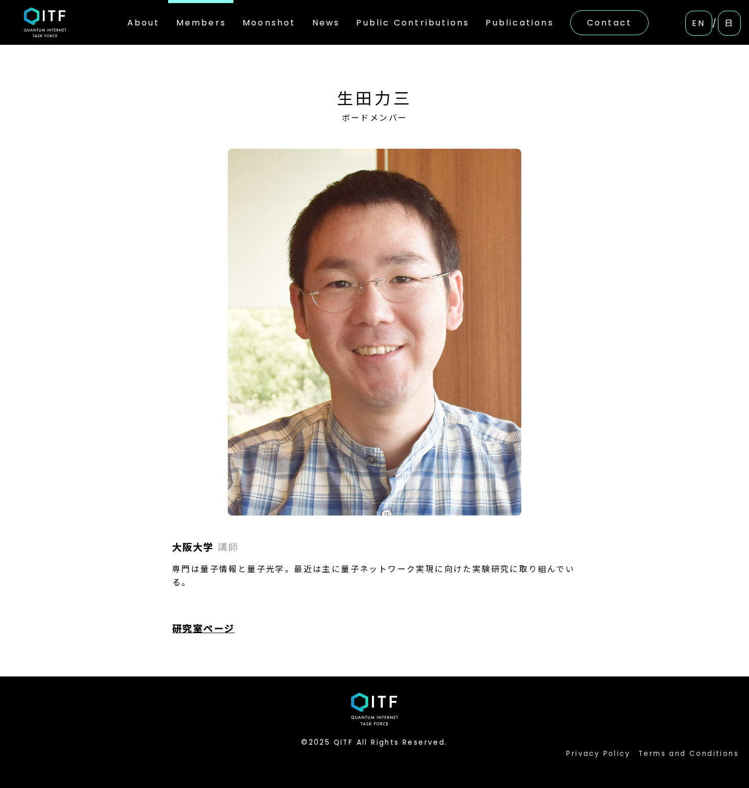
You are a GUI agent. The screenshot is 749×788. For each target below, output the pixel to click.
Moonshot (269, 23)
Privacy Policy (598, 753)
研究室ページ (203, 628)
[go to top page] (45, 22)
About (143, 23)
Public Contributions (412, 23)
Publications (519, 23)
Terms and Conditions (688, 753)
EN (698, 23)
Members (201, 23)
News (326, 23)
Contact (609, 23)
